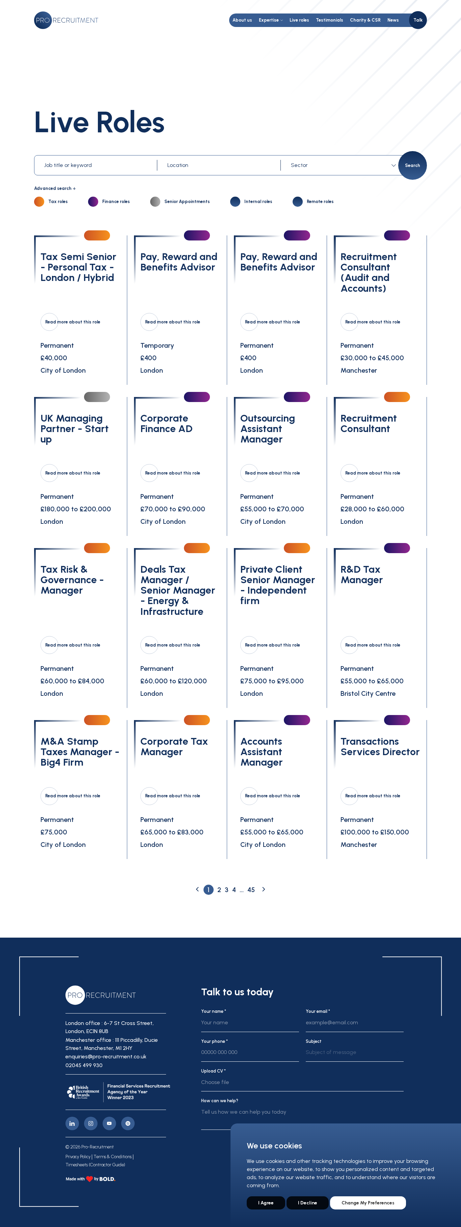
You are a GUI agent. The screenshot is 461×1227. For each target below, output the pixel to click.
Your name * (213, 1011)
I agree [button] (266, 1203)
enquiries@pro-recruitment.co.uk (105, 1056)
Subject (314, 1041)
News (393, 20)
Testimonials (329, 20)
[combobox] (345, 165)
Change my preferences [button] (368, 1203)
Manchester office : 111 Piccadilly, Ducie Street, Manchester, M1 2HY (111, 1044)
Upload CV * (213, 1071)
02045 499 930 (84, 1065)
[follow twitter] (128, 1123)
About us (242, 20)
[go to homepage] (66, 20)
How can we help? (219, 1100)
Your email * (318, 1011)
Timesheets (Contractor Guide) (95, 1165)
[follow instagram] (91, 1123)
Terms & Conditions (112, 1156)
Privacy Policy (77, 1156)
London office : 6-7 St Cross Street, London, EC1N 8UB (109, 1027)
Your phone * (214, 1041)
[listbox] (355, 1055)
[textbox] (342, 165)
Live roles (299, 20)
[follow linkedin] (72, 1123)
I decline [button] (307, 1203)
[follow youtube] (109, 1123)
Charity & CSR (365, 20)
